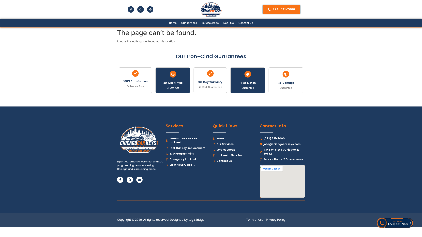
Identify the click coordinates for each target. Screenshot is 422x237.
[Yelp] (140, 9)
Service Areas (210, 23)
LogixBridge (197, 220)
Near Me (228, 23)
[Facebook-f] (131, 9)
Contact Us (245, 23)
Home (173, 23)
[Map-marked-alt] (150, 9)
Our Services (189, 23)
